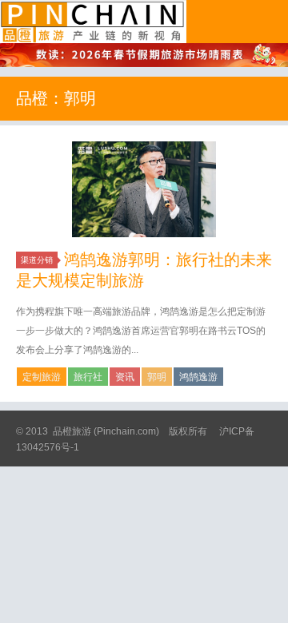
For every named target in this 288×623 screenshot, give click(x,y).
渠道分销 (37, 260)
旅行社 (88, 377)
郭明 (156, 377)
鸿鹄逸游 (198, 377)
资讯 (124, 377)
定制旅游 (41, 377)
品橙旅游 (93, 21)
